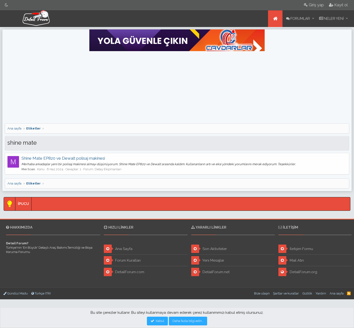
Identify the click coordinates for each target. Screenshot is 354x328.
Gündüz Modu (17, 293)
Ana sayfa (275, 18)
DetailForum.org (303, 272)
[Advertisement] (177, 87)
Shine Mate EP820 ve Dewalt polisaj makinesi (63, 158)
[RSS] (349, 293)
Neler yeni (334, 18)
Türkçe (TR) (42, 293)
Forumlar (300, 18)
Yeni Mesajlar (213, 260)
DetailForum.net (215, 272)
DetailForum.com (129, 272)
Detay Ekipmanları (108, 169)
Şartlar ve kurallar (286, 293)
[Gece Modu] (6, 5)
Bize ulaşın (262, 293)
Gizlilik (307, 293)
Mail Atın (296, 260)
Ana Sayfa (123, 249)
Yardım (320, 293)
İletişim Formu (301, 249)
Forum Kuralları (127, 260)
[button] (313, 18)
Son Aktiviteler (214, 249)
